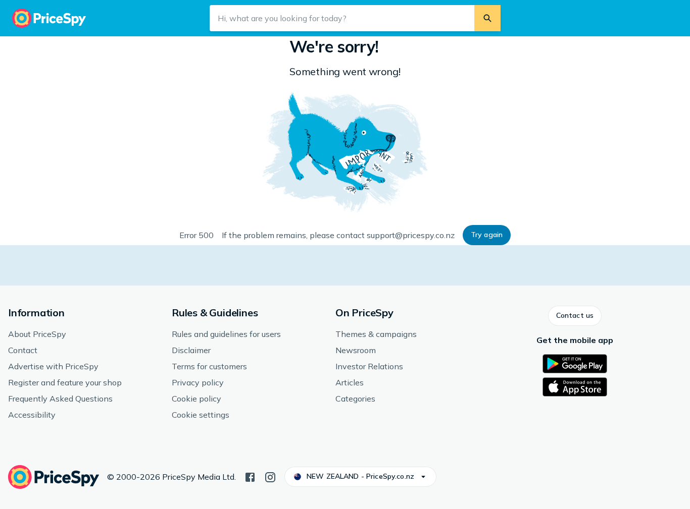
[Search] (487, 18)
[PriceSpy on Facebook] (250, 476)
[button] (487, 235)
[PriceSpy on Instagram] (270, 476)
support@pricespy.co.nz (411, 235)
